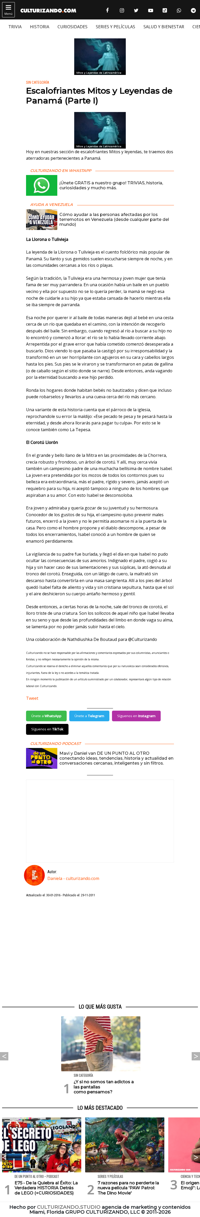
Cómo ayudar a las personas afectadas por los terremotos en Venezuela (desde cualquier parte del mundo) (114, 219)
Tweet (32, 698)
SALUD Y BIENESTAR (163, 27)
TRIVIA (15, 27)
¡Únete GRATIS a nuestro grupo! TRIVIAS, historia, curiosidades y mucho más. (111, 185)
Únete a (46, 716)
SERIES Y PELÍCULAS (115, 27)
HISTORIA (39, 27)
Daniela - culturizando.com (73, 878)
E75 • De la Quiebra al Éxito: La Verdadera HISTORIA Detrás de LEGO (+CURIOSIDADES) (46, 1187)
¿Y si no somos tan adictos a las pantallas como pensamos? (104, 1086)
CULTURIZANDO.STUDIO (69, 1207)
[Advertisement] (100, 950)
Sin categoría (37, 82)
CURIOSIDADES (73, 27)
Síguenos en (136, 716)
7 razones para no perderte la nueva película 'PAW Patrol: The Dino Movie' (128, 1187)
